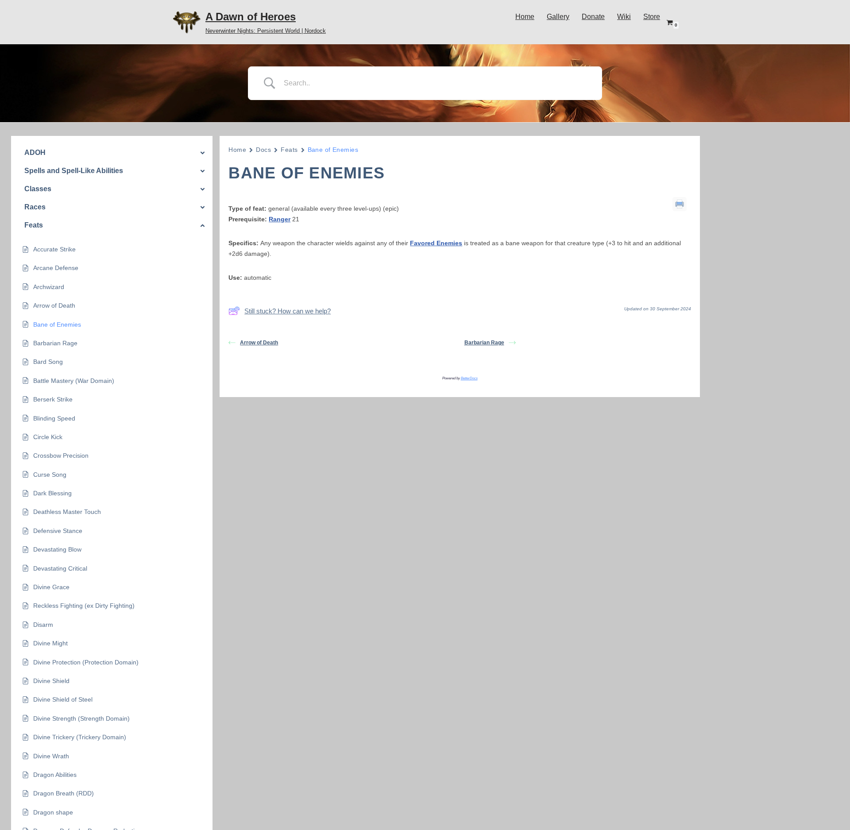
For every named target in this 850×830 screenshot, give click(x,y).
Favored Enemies (436, 243)
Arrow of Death (259, 343)
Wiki (624, 16)
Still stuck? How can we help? (287, 311)
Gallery (558, 16)
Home (524, 16)
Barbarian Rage (484, 343)
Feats (289, 149)
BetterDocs (469, 378)
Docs (263, 149)
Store (651, 16)
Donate (593, 16)
